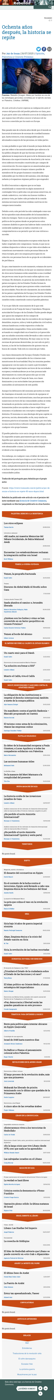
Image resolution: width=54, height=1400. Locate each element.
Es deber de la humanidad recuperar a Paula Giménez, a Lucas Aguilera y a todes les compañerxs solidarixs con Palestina (27, 748)
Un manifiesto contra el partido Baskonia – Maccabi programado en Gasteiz (26, 712)
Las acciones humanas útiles (19, 761)
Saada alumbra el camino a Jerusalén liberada (23, 604)
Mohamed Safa (9, 765)
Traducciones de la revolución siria (27, 1353)
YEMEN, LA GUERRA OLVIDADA (27, 564)
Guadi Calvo (8, 578)
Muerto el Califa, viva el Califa (19, 676)
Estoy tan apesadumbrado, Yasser (21, 1293)
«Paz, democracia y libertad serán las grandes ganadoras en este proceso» (23, 1004)
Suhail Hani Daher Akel (12, 1277)
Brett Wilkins (8, 559)
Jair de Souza (13, 53)
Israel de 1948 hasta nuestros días (21, 1039)
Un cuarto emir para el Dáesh (19, 652)
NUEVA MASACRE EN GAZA (27, 786)
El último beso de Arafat (16, 1272)
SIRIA (27, 914)
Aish (27, 1342)
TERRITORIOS (27, 844)
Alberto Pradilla (9, 1031)
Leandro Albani (9, 670)
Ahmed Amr (8, 1297)
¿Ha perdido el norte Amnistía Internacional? (19, 815)
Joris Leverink (9, 1081)
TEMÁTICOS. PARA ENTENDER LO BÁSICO (27, 1014)
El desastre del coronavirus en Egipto (23, 872)
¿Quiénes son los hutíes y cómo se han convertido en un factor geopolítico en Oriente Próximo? (24, 621)
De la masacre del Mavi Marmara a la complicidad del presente (23, 776)
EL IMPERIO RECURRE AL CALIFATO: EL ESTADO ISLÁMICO (27, 643)
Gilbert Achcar (9, 638)
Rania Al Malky (9, 909)
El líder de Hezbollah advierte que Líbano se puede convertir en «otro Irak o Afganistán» (27, 1253)
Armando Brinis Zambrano (13, 1044)
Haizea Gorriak (9, 718)
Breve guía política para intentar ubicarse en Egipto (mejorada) (25, 1025)
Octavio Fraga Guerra (11, 1197)
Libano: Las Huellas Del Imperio (20, 1228)
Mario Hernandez (10, 755)
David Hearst (8, 877)
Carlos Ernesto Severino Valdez (15, 628)
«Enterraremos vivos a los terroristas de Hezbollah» (25, 1129)
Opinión (39, 53)
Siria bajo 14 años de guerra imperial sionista (23, 925)
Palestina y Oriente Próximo (17, 56)
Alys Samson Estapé (11, 704)
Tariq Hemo (8, 978)
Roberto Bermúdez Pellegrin (13, 609)
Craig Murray (8, 1163)
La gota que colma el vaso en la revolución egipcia (26, 903)
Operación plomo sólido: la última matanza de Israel (26, 1205)
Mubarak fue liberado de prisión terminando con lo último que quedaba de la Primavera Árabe (27, 1090)
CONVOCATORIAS (27, 1302)
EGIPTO (27, 860)
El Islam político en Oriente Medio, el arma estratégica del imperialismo (26, 986)
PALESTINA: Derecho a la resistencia (27, 513)
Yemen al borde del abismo (18, 634)
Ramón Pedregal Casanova (13, 930)
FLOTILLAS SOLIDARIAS (27, 736)
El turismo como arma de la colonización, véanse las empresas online (25, 725)
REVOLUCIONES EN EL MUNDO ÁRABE (27, 1062)
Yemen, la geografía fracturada (20, 573)
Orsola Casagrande (10, 1009)
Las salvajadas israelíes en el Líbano (23, 1158)
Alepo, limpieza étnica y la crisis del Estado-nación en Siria (23, 938)
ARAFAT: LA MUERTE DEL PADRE (27, 1263)
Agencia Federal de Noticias (13, 1258)
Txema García (8, 527)
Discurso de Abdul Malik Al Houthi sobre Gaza (25, 588)
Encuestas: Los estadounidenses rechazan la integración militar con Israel (26, 554)
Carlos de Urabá (9, 1135)
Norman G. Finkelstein (12, 821)
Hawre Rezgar (9, 991)
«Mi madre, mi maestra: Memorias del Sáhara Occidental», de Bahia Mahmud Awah (24, 539)
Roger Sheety (8, 1057)
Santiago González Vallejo (12, 731)
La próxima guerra (27, 1369)
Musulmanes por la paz (27, 1374)
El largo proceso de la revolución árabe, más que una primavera (27, 1076)
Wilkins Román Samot (11, 1153)
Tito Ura (7, 781)
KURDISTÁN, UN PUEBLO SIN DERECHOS (27, 959)
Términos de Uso (22, 1384)
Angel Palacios (9, 1232)
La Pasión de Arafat (14, 1283)
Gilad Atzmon (8, 1287)
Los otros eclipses (13, 523)
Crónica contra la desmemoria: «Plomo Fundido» (24, 1192)
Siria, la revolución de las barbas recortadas (26, 949)
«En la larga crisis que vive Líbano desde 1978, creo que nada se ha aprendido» (25, 1147)
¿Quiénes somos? (26, 1388)
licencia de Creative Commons (33, 500)
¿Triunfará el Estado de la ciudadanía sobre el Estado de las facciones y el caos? (26, 973)
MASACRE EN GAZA (27, 1168)
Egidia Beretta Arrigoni (12, 1184)
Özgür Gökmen (9, 1110)
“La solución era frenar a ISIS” (19, 665)
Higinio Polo (8, 1210)
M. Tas (6, 943)
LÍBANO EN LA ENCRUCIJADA (27, 1115)
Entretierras (27, 1348)
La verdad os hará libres (16, 1180)
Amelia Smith (8, 893)
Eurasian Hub (27, 1364)
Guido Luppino (9, 1097)
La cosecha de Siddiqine (16, 1241)
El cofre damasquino (27, 1358)
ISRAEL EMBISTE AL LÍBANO (27, 1216)
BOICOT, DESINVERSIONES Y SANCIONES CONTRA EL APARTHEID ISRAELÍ (28, 686)
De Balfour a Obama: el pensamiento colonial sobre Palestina (23, 1051)
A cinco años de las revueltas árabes (23, 1106)
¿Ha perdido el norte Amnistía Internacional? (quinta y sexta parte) (23, 834)
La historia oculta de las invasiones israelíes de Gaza (22, 797)
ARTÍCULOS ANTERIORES (27, 1319)
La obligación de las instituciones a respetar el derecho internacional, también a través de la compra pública (26, 697)
